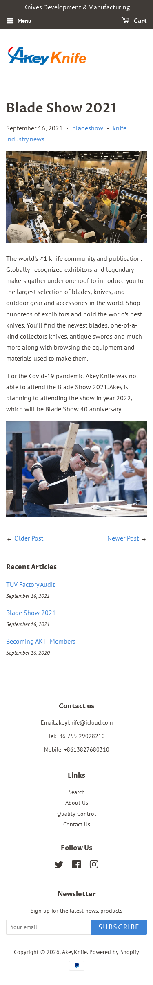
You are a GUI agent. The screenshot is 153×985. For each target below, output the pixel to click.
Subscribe (119, 927)
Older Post (28, 538)
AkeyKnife (74, 952)
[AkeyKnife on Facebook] (76, 866)
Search (77, 792)
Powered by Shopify (114, 952)
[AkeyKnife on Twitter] (59, 866)
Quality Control (76, 813)
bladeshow (87, 128)
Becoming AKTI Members (40, 641)
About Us (76, 802)
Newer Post (123, 538)
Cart (140, 21)
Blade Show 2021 (31, 612)
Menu (23, 21)
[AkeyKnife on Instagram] (93, 866)
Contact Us (76, 824)
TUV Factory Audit (30, 584)
